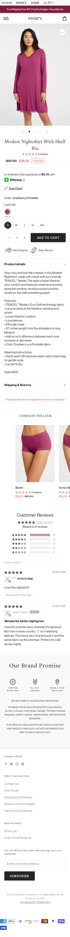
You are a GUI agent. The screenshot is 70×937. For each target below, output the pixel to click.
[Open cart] (64, 18)
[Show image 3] (37, 131)
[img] (13, 572)
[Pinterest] (22, 764)
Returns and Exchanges (19, 804)
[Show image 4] (40, 131)
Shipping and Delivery (18, 797)
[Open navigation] (6, 18)
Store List (10, 831)
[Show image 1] (29, 131)
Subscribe (19, 876)
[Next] (47, 131)
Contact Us (11, 784)
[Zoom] (62, 32)
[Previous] (22, 131)
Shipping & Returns (17, 385)
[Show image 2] (33, 131)
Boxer (19, 487)
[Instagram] (16, 764)
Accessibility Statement (35, 902)
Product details (14, 264)
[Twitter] (11, 764)
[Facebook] (5, 764)
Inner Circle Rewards (17, 838)
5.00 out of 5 (44, 522)
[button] (30, 154)
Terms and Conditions (18, 811)
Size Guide (11, 790)
